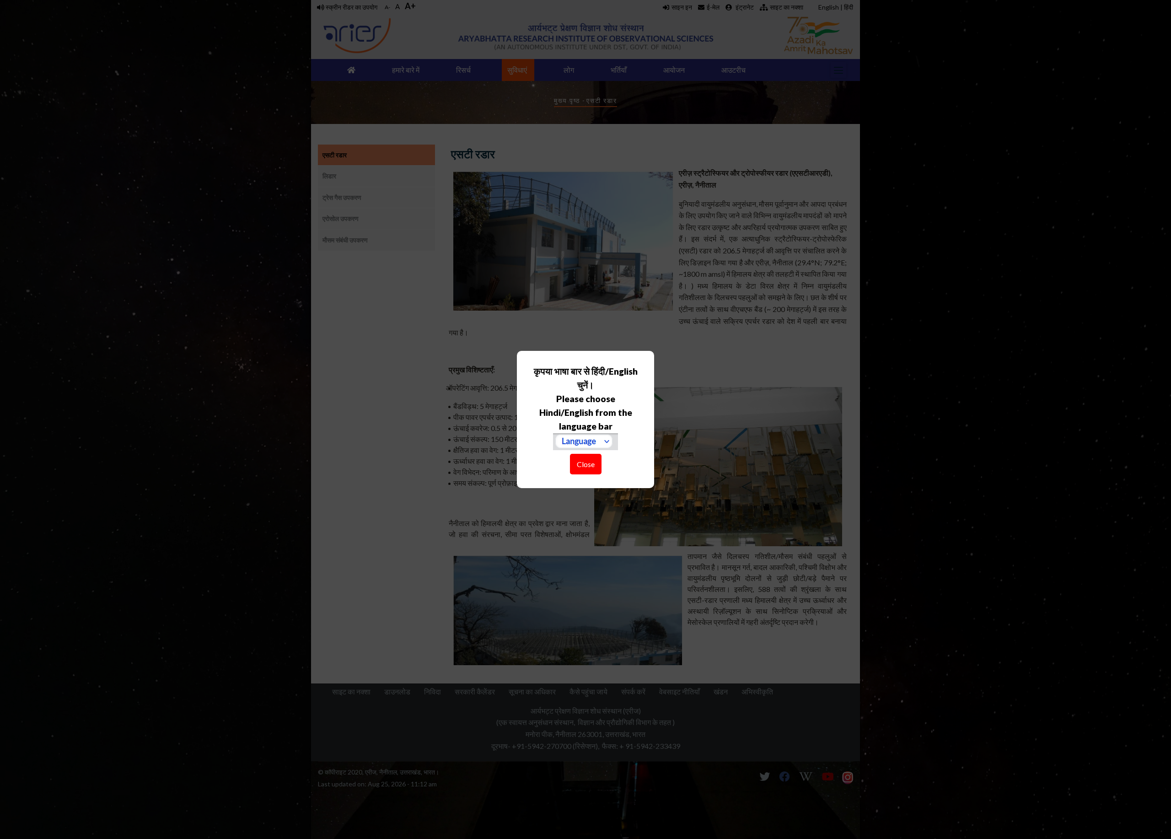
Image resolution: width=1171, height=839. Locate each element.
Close (586, 464)
